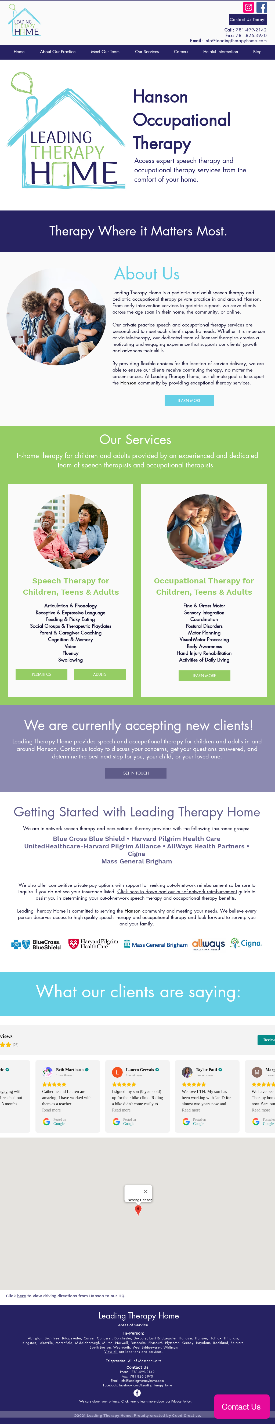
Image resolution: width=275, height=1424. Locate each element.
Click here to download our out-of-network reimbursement (177, 891)
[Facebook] (261, 7)
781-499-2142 (251, 30)
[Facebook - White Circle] (137, 1393)
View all (111, 1351)
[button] (146, 52)
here (21, 1296)
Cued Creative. (186, 1415)
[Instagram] (248, 7)
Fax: (126, 1376)
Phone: (126, 1371)
